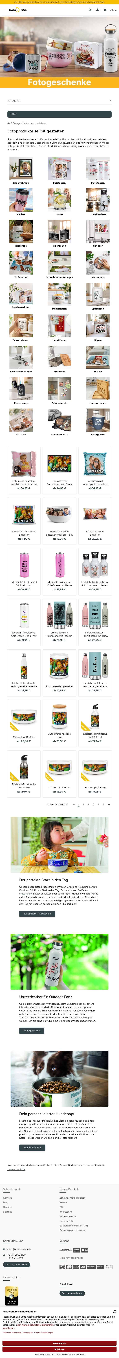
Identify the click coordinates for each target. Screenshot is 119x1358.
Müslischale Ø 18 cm (24, 737)
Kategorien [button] (14, 100)
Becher (21, 214)
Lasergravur (98, 434)
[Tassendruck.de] (18, 10)
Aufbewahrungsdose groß (59, 735)
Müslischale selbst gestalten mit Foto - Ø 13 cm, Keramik (59, 533)
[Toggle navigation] (4, 10)
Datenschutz (66, 1221)
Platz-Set (21, 434)
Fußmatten (21, 277)
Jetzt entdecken (32, 1147)
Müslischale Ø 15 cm (59, 787)
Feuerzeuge (21, 403)
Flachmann (59, 245)
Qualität (7, 1207)
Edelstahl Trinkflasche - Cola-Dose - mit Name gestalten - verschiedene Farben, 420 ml (59, 584)
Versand (64, 1202)
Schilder (98, 245)
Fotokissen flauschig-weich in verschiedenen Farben (24, 483)
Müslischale (26, 893)
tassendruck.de (16, 1169)
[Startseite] (8, 123)
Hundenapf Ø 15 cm (95, 787)
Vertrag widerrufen (17, 1264)
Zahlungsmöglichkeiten (72, 1197)
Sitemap (7, 1211)
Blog (5, 1202)
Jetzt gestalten (32, 1030)
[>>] (109, 804)
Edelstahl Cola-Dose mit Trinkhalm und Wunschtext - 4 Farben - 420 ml (24, 584)
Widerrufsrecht (68, 1216)
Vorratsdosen (21, 340)
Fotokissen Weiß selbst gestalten (23, 533)
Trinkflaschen (98, 214)
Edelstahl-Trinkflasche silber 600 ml (24, 786)
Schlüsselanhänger (21, 371)
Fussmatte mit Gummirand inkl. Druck (59, 483)
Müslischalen (59, 308)
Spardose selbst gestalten (59, 686)
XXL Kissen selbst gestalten (95, 533)
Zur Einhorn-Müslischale (37, 913)
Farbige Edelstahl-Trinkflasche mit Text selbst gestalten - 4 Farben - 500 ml (95, 634)
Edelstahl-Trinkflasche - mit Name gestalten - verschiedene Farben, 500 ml (95, 685)
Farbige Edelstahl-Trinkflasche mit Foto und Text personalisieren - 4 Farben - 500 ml (59, 634)
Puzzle (98, 371)
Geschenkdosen (21, 307)
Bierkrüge (21, 245)
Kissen (98, 340)
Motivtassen (98, 183)
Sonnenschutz (59, 434)
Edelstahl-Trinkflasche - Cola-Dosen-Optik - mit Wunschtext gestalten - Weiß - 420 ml (24, 634)
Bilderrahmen (21, 183)
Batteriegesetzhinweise (72, 1230)
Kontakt (7, 1197)
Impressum (66, 1211)
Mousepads (97, 277)
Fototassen (59, 183)
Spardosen (98, 308)
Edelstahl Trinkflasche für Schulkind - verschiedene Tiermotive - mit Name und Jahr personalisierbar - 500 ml (95, 584)
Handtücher (59, 340)
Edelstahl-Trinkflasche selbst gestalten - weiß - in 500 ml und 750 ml (24, 685)
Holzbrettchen (98, 403)
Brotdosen (59, 371)
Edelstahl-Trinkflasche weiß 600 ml (95, 735)
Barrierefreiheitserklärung (74, 1225)
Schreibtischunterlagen (59, 277)
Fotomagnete (59, 403)
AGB (62, 1207)
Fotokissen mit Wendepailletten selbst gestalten (95, 483)
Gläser (59, 214)
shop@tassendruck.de (19, 1249)
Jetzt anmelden (71, 1293)
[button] (90, 10)
